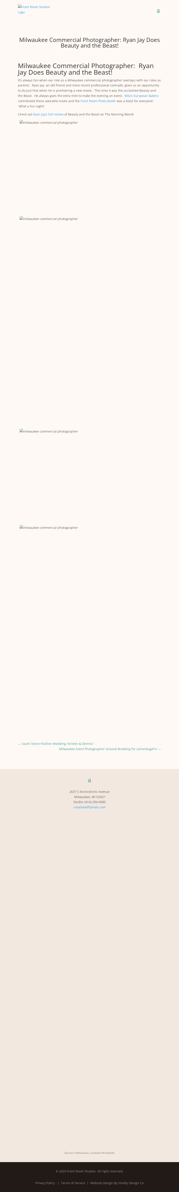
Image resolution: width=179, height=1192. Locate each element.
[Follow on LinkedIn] (89, 815)
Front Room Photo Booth (98, 101)
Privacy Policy (45, 1183)
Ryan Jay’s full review (48, 114)
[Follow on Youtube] (98, 815)
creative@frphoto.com (89, 807)
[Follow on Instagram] (80, 815)
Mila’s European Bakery (141, 96)
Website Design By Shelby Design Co (117, 1183)
